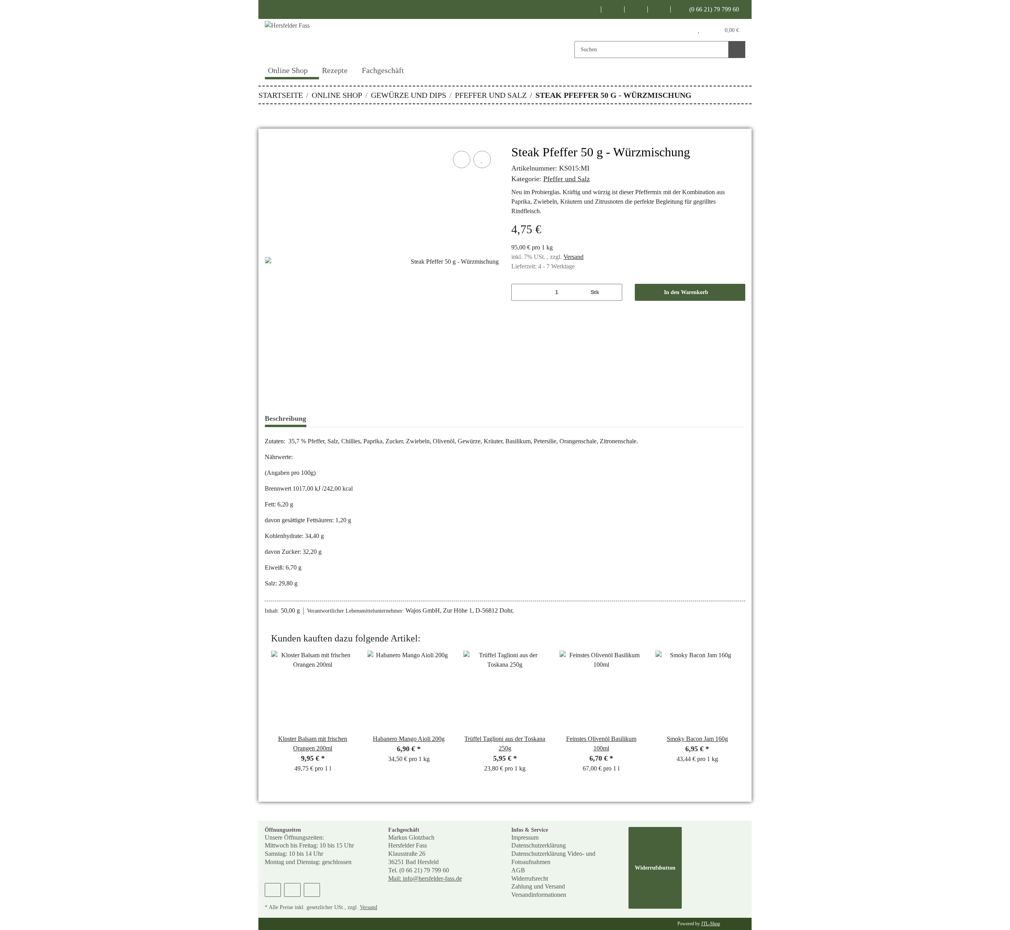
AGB (518, 870)
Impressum (525, 837)
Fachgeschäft (383, 70)
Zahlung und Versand (538, 886)
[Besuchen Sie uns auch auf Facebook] (590, 9)
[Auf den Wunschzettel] (482, 159)
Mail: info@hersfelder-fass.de (425, 878)
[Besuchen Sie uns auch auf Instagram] (636, 9)
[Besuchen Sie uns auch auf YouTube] (613, 9)
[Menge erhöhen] (613, 292)
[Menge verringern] (520, 292)
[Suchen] (736, 49)
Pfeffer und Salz (566, 179)
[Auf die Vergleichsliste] (461, 159)
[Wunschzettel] (698, 30)
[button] (682, 30)
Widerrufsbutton (655, 868)
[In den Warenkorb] (271, 140)
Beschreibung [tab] (285, 418)
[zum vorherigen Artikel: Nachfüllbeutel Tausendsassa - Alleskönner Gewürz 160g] (726, 94)
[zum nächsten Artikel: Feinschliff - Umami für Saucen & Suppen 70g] (743, 94)
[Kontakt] (659, 9)
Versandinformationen (538, 894)
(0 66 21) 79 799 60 (713, 9)
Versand (573, 256)
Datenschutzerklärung (538, 845)
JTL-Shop (710, 923)
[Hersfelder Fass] (331, 39)
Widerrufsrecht (529, 878)
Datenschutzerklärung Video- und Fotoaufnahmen (553, 857)
